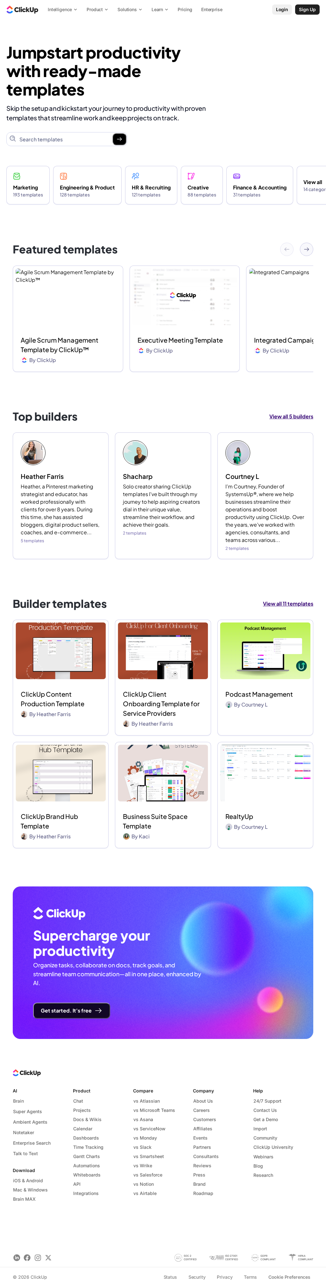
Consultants (206, 1156)
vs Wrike (142, 1165)
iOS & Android (28, 1180)
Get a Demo (265, 1119)
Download (24, 1170)
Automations (86, 1165)
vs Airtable (145, 1193)
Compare (143, 1090)
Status (170, 1277)
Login (282, 9)
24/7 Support (267, 1101)
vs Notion (143, 1184)
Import (260, 1128)
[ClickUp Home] (22, 9)
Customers (204, 1119)
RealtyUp (239, 816)
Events (200, 1138)
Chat (78, 1101)
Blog (258, 1166)
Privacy (224, 1277)
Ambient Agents (30, 1122)
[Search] (119, 139)
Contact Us (265, 1110)
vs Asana (143, 1119)
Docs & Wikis (87, 1119)
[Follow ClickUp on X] (48, 1258)
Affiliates (202, 1128)
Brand (199, 1184)
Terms (250, 1277)
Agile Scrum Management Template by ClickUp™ (59, 344)
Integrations (86, 1193)
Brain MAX (24, 1199)
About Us (203, 1101)
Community (265, 1138)
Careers (201, 1110)
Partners (202, 1147)
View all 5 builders (291, 416)
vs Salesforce (147, 1174)
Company (203, 1090)
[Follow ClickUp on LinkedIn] (17, 1258)
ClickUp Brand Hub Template (49, 821)
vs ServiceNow (149, 1128)
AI (15, 1090)
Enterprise (212, 9)
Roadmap (203, 1193)
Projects (82, 1110)
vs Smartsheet (148, 1156)
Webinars (263, 1156)
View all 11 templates (288, 603)
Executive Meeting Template (180, 340)
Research (263, 1175)
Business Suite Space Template (155, 821)
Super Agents (27, 1111)
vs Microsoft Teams (154, 1110)
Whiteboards (87, 1174)
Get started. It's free (66, 1010)
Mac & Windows (30, 1189)
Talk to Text (25, 1153)
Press (199, 1174)
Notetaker (23, 1132)
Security (197, 1277)
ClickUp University (273, 1147)
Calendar (82, 1128)
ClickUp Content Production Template (52, 698)
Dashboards (86, 1138)
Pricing (185, 9)
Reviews (202, 1165)
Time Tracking (88, 1147)
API (77, 1184)
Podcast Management (259, 694)
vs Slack (142, 1147)
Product (81, 1090)
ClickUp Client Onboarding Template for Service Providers (161, 703)
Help (258, 1090)
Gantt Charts (86, 1156)
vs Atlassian (146, 1101)
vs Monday (145, 1138)
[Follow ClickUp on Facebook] (27, 1258)
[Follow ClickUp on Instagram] (38, 1258)
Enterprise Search (32, 1143)
